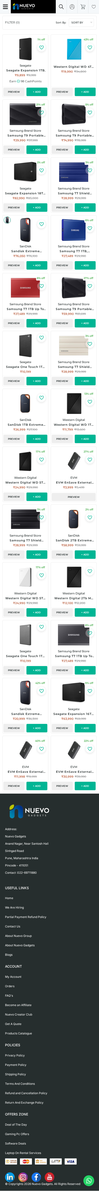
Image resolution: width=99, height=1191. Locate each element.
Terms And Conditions (20, 1083)
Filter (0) (12, 22)
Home (9, 898)
